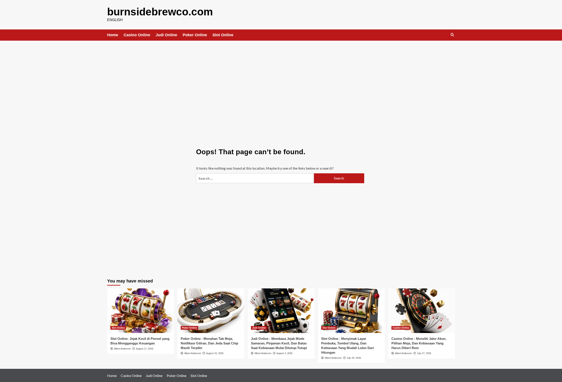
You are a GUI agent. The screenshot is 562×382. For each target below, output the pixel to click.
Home (112, 35)
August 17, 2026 (144, 348)
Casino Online (137, 35)
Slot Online (223, 35)
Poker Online (195, 35)
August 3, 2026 (284, 353)
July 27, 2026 (424, 353)
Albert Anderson (122, 348)
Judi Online (166, 35)
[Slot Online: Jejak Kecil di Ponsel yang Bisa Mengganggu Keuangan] (140, 310)
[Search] (452, 35)
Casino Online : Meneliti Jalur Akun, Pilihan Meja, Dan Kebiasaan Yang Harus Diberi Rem (418, 343)
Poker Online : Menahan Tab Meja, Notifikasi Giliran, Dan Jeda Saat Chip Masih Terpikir (209, 343)
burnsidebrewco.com (160, 12)
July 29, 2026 (354, 358)
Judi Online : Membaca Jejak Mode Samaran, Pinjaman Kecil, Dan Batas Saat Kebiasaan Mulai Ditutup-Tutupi (279, 343)
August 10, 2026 (214, 353)
